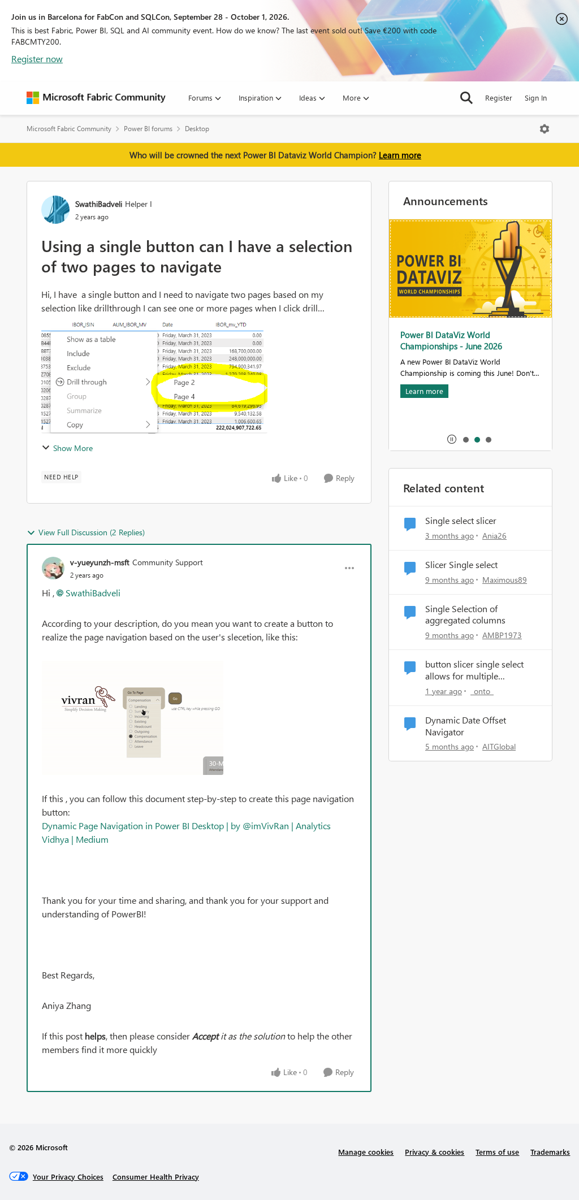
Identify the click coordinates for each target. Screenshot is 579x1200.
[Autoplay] (452, 439)
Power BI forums (148, 128)
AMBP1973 (502, 635)
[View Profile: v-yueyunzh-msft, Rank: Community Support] (53, 568)
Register (498, 97)
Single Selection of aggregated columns (465, 614)
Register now (37, 58)
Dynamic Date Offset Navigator (465, 726)
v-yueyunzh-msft (99, 562)
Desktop (197, 128)
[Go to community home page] (96, 98)
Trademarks (550, 1151)
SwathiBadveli (98, 203)
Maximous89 (504, 579)
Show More (73, 448)
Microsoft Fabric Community (69, 128)
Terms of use (497, 1151)
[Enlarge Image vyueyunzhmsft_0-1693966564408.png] (132, 718)
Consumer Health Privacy (156, 1176)
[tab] (465, 439)
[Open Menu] (544, 129)
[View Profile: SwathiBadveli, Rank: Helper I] (55, 210)
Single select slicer (460, 520)
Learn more (400, 155)
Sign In (536, 97)
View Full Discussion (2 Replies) (91, 532)
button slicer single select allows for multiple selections (474, 670)
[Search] (466, 98)
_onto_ (482, 691)
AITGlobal (499, 746)
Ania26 (494, 535)
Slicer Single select (461, 564)
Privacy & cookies (434, 1151)
